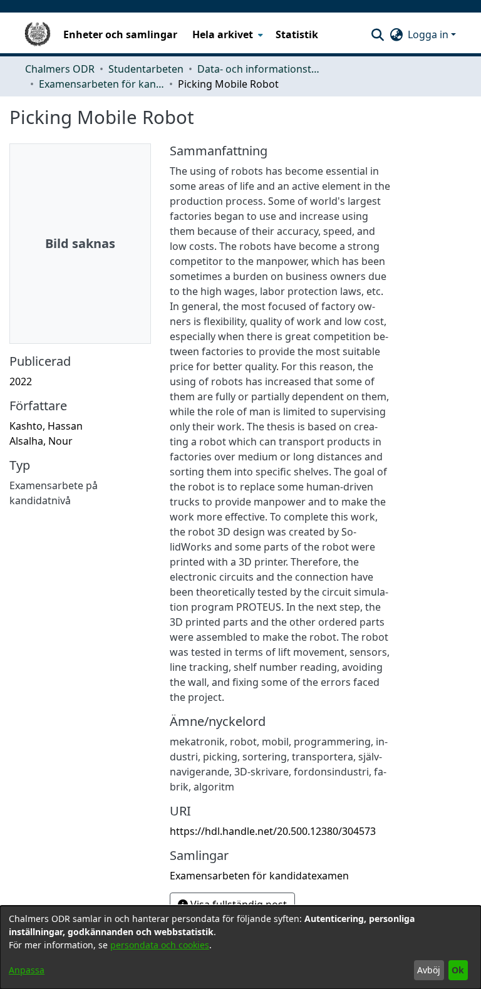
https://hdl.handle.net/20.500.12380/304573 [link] (273, 831)
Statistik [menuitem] (297, 34)
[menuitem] (226, 34)
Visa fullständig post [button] (237, 904)
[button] (377, 34)
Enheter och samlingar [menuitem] (120, 34)
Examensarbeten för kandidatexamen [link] (101, 84)
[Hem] (37, 34)
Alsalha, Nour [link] (41, 441)
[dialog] (240, 947)
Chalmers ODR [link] (60, 69)
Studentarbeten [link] (146, 69)
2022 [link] (20, 381)
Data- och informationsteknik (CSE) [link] (260, 69)
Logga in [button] (429, 34)
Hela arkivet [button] (222, 34)
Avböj (428, 970)
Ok (458, 970)
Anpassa (26, 970)
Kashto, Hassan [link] (46, 426)
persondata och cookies (159, 945)
